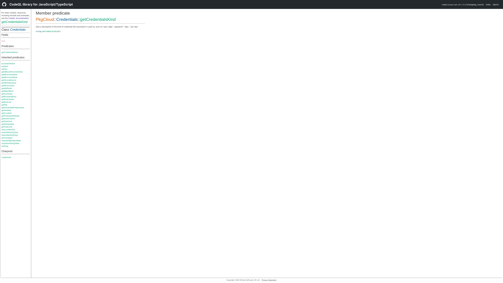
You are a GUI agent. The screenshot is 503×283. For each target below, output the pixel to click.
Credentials (18, 29)
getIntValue (6, 110)
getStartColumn (8, 118)
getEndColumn (7, 99)
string (38, 31)
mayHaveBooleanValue (11, 140)
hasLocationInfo (8, 129)
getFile (4, 105)
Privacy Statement (269, 280)
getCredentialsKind (14, 22)
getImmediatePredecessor (12, 107)
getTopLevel (6, 127)
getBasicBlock (7, 91)
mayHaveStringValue (10, 143)
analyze (4, 66)
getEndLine (6, 102)
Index (488, 4)
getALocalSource (8, 80)
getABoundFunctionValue (12, 72)
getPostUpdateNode (10, 116)
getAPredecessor (8, 83)
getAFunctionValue (9, 74)
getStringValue (7, 124)
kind (3, 41)
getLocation (6, 113)
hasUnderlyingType (9, 132)
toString (4, 146)
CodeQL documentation (18, 18)
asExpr (4, 69)
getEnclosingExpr (8, 96)
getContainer (7, 94)
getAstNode (6, 88)
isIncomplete (6, 138)
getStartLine (6, 121)
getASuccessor (7, 85)
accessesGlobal (8, 63)
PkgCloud (45, 19)
